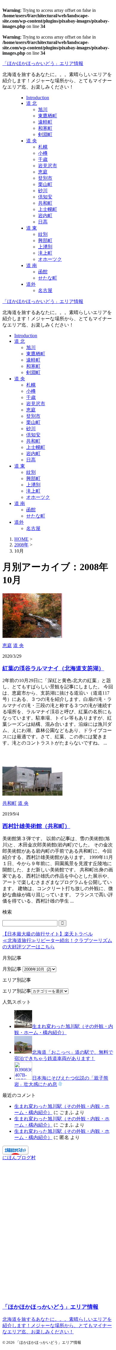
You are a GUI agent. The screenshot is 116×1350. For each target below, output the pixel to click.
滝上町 (33, 490)
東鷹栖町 (35, 353)
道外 (19, 522)
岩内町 (33, 453)
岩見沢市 (35, 403)
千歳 (31, 397)
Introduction (25, 335)
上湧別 (33, 484)
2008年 (21, 544)
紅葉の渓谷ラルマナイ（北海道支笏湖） (53, 668)
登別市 (33, 416)
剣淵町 (33, 372)
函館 (31, 509)
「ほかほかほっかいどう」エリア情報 (42, 63)
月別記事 (11, 969)
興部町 (33, 478)
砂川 (31, 428)
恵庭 (31, 409)
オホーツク (38, 497)
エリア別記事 (16, 990)
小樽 (31, 391)
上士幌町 (35, 447)
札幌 (31, 384)
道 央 (19, 378)
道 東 (19, 466)
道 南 (19, 503)
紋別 (31, 472)
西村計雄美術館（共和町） (36, 826)
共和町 (33, 441)
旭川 (31, 347)
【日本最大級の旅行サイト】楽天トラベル (47, 933)
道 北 (19, 341)
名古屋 (33, 528)
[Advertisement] (58, 1234)
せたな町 (35, 515)
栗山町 (33, 422)
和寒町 (33, 366)
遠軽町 (33, 359)
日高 (31, 459)
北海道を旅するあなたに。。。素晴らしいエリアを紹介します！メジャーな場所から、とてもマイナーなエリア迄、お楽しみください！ (57, 1325)
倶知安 (33, 434)
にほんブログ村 (19, 1157)
